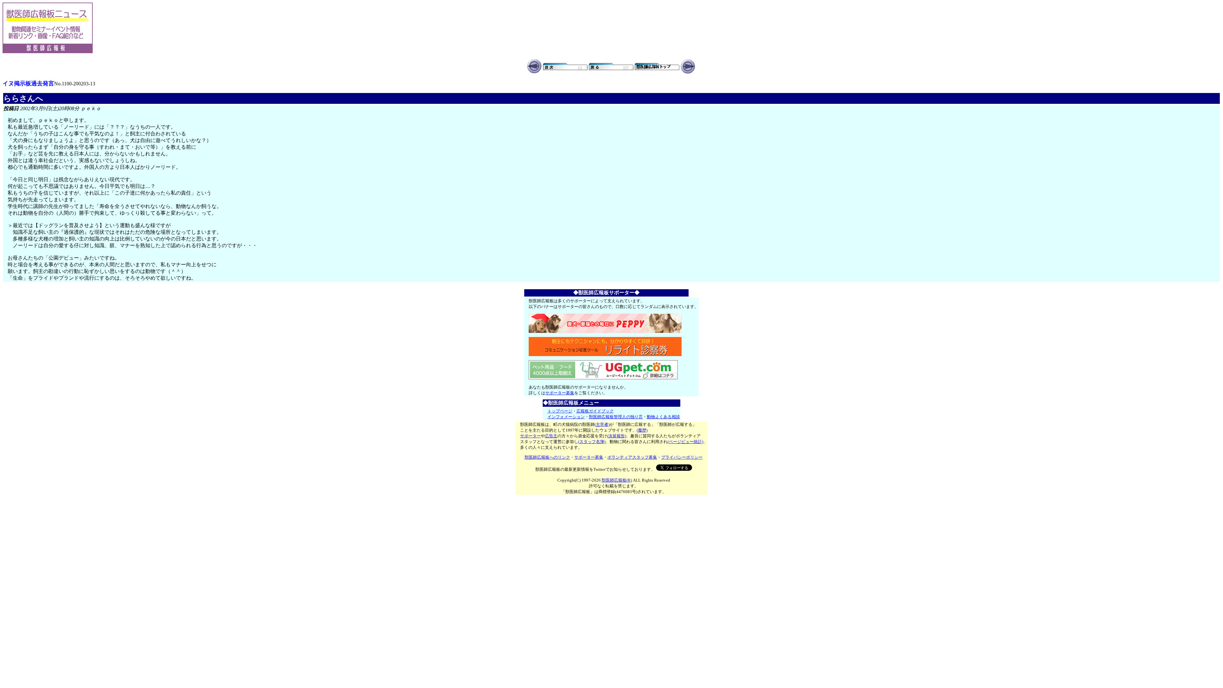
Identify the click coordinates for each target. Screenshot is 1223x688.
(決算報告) (616, 436)
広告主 (551, 436)
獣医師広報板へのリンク (547, 457)
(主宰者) (602, 424)
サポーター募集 (559, 393)
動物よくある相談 (663, 416)
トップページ (559, 411)
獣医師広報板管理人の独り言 (616, 416)
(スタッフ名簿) (591, 441)
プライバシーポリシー (682, 457)
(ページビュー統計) (685, 441)
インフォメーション (566, 416)
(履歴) (642, 430)
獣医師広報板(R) (617, 480)
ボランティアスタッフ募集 (632, 457)
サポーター (530, 436)
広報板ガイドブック (595, 411)
